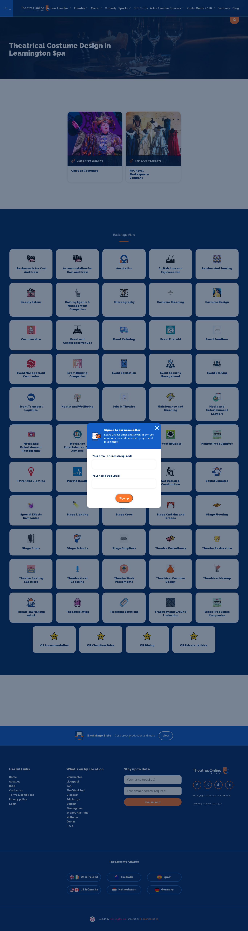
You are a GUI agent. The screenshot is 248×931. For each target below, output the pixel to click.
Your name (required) (106, 475)
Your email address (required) (112, 456)
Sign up (124, 498)
